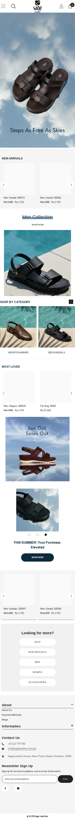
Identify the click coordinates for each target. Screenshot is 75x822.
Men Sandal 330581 (50, 197)
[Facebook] (5, 788)
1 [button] (29, 535)
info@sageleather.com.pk (22, 748)
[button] (3, 185)
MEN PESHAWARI (18, 352)
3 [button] (46, 535)
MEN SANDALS (56, 352)
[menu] (3, 6)
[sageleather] (37, 80)
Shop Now (38, 557)
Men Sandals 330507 (15, 608)
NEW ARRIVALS (37, 652)
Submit (65, 779)
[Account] (62, 6)
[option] (37, 80)
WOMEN (37, 672)
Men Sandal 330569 (50, 608)
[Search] (13, 6)
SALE (37, 642)
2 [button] (37, 535)
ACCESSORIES (37, 682)
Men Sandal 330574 (14, 197)
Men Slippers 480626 (15, 406)
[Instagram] (18, 788)
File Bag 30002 (48, 406)
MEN (37, 662)
